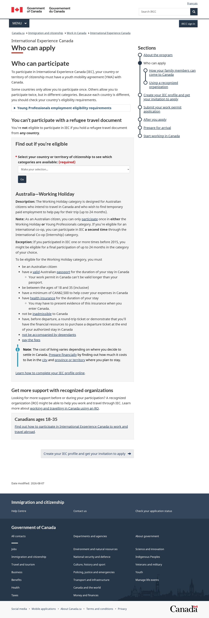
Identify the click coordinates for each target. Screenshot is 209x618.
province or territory (70, 360)
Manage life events (147, 580)
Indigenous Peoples (148, 557)
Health (15, 587)
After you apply (155, 119)
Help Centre (18, 511)
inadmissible (42, 314)
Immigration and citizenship (45, 33)
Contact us (80, 511)
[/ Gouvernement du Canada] (40, 10)
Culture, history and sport (89, 564)
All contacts (18, 536)
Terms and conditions (99, 609)
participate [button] (90, 219)
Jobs (14, 549)
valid (36, 272)
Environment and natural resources (95, 549)
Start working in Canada (162, 136)
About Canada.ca (71, 609)
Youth (139, 572)
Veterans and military (149, 564)
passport (63, 272)
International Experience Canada (110, 33)
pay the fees (31, 340)
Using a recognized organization (163, 85)
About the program (158, 55)
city (44, 360)
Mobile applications (44, 609)
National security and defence (91, 557)
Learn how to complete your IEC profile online (50, 373)
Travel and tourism (23, 564)
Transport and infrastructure (91, 580)
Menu (17, 23)
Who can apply (155, 63)
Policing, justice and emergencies (94, 572)
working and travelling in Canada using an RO (64, 408)
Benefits (16, 580)
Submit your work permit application (162, 109)
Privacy (122, 609)
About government (147, 536)
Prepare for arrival (157, 128)
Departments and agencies (90, 536)
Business (16, 572)
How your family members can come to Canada (172, 72)
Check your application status (154, 511)
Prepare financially (63, 354)
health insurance (42, 298)
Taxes (14, 595)
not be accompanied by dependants (49, 334)
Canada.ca (18, 33)
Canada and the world (87, 587)
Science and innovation (150, 549)
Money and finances (85, 595)
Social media (19, 609)
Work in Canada (76, 33)
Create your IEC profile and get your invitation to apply (167, 97)
